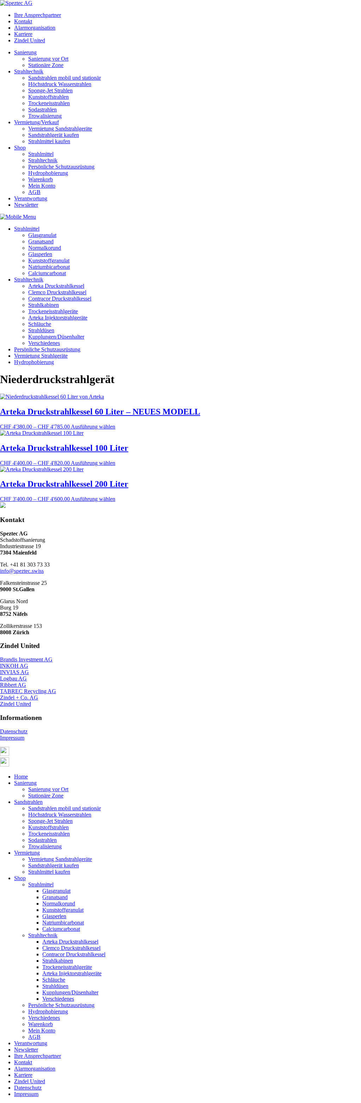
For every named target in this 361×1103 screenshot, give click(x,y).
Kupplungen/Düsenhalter (56, 337)
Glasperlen (40, 254)
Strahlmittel (41, 154)
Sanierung (25, 52)
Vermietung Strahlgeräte (41, 356)
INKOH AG (14, 666)
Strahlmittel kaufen (49, 141)
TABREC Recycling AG (28, 691)
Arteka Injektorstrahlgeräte (57, 318)
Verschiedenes (44, 343)
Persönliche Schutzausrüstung (61, 167)
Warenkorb (40, 179)
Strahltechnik (28, 71)
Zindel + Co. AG (19, 698)
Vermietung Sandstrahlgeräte (60, 129)
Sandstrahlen (28, 802)
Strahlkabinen (43, 305)
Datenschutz (13, 731)
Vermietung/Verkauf (36, 122)
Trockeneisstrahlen (49, 103)
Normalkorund (44, 248)
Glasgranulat (42, 235)
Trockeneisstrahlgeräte (53, 311)
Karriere (23, 34)
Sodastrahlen (42, 110)
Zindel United (29, 40)
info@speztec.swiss (22, 571)
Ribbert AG (13, 685)
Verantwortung (30, 198)
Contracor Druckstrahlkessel (59, 299)
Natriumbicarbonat (49, 267)
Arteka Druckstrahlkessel (56, 286)
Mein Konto (41, 186)
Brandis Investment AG (26, 659)
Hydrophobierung (48, 173)
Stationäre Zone (45, 65)
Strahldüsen (41, 330)
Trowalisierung (45, 116)
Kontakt (23, 21)
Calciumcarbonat (47, 273)
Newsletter (26, 205)
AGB (34, 192)
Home (21, 777)
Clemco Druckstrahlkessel (57, 292)
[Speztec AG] (16, 3)
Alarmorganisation (34, 28)
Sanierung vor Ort (48, 59)
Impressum (12, 738)
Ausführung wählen (93, 427)
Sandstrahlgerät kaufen (53, 135)
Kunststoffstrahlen (48, 97)
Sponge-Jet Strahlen (50, 90)
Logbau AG (13, 678)
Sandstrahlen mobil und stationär (64, 78)
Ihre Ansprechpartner (37, 15)
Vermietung (27, 853)
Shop (20, 148)
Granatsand (41, 241)
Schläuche (39, 324)
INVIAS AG (14, 672)
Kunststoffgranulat (48, 260)
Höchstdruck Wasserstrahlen (59, 84)
